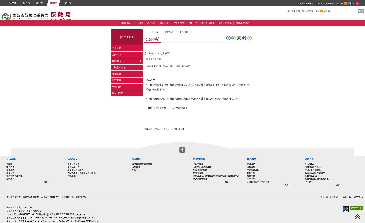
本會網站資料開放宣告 (51, 197)
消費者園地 (178, 23)
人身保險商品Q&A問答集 (258, 182)
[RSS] (345, 3)
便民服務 (192, 23)
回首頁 (302, 3)
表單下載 (116, 80)
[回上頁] (250, 38)
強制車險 (301, 11)
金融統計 (136, 167)
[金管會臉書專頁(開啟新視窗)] (349, 3)
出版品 (135, 170)
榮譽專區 (10, 170)
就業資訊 (116, 54)
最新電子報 (81, 197)
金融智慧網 (198, 164)
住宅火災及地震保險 (314, 170)
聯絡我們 (331, 3)
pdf (166, 85)
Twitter (239, 38)
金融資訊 (164, 23)
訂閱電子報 (69, 197)
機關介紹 (126, 23)
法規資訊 (151, 23)
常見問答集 (117, 93)
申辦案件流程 (119, 67)
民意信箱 (116, 48)
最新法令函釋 (74, 164)
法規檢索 (327, 11)
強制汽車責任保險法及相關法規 (82, 173)
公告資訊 (138, 23)
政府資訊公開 (207, 23)
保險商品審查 (311, 176)
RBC (317, 11)
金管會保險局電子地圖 (59, 214)
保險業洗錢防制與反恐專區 (317, 179)
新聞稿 (9, 164)
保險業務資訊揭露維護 (142, 164)
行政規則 (72, 176)
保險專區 (309, 159)
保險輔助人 (310, 164)
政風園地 (116, 61)
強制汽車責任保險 (313, 167)
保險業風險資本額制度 (315, 173)
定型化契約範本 (200, 170)
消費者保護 (198, 173)
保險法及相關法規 (76, 170)
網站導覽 (309, 3)
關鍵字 (291, 10)
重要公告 (10, 173)
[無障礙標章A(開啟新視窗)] (356, 208)
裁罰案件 (10, 179)
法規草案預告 (74, 167)
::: (299, 3)
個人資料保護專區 (14, 176)
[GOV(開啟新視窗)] (346, 209)
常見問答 (324, 3)
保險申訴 (251, 173)
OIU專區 (308, 182)
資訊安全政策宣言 (31, 197)
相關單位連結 (242, 23)
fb (228, 38)
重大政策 (10, 167)
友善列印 (244, 38)
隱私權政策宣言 (14, 197)
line (234, 38)
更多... (47, 182)
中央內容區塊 (151, 47)
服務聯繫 (116, 74)
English (317, 3)
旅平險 (310, 11)
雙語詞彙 (339, 3)
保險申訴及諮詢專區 (202, 167)
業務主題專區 (225, 23)
